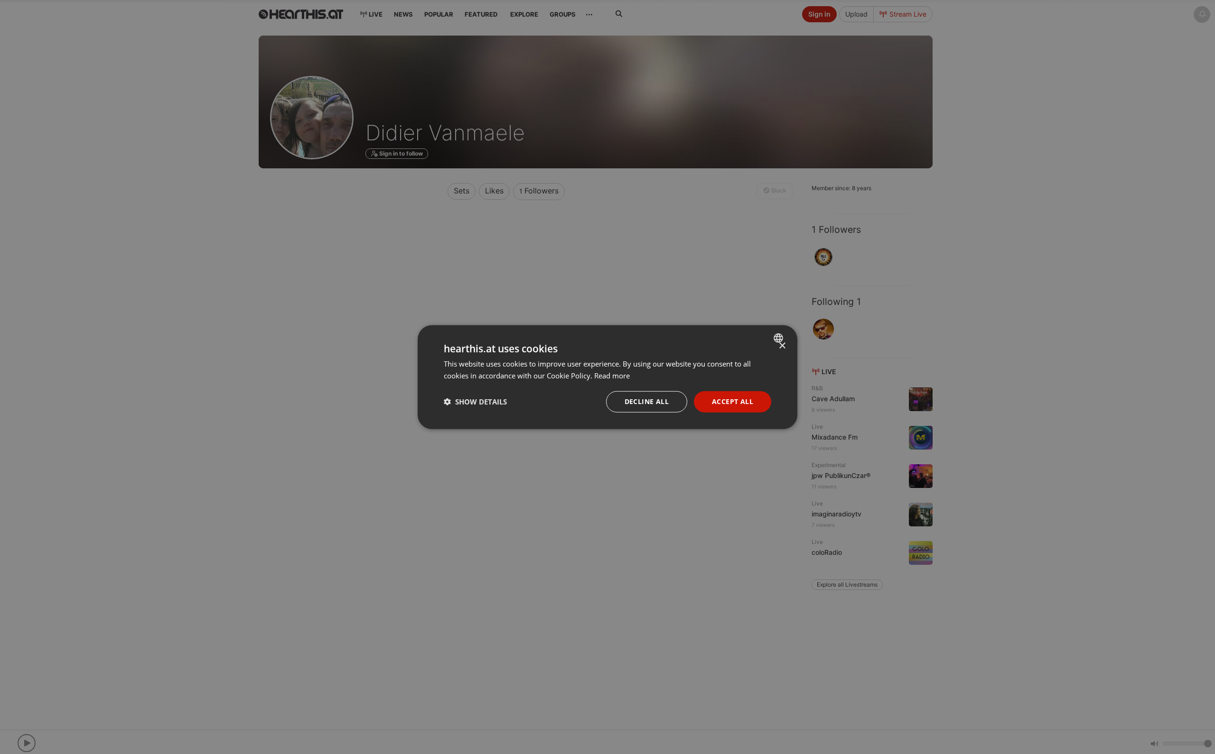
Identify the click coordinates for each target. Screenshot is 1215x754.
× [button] (781, 345)
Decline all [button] (647, 401)
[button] (475, 401)
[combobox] (779, 338)
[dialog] (607, 377)
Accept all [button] (732, 401)
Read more (612, 375)
